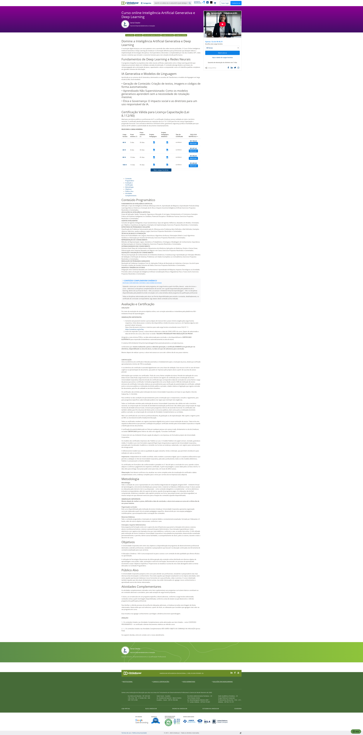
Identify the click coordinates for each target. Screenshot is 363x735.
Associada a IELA (207, 721)
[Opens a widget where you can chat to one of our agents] (356, 731)
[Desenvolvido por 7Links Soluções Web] (224, 733)
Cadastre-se (236, 3)
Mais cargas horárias (161, 170)
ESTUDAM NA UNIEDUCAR (210, 708)
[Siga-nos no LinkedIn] (231, 672)
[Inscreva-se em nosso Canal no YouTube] (238, 672)
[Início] (130, 3)
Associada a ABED (189, 721)
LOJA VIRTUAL (125, 708)
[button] (146, 3)
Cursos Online (130, 35)
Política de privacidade (139, 733)
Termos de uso (126, 733)
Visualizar (154, 142)
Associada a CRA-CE (200, 721)
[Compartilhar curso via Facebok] (228, 67)
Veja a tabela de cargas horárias (222, 57)
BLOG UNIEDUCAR (151, 708)
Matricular (193, 143)
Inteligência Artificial (167, 35)
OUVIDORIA (238, 708)
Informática (139, 35)
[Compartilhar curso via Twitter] (235, 67)
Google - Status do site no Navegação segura (141, 721)
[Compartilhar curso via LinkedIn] (232, 67)
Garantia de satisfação (155, 721)
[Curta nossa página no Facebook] (235, 672)
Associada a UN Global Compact (220, 721)
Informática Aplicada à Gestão (152, 35)
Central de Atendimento (197, 2)
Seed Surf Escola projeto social (177, 722)
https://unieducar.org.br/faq (134, 329)
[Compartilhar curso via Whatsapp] (239, 68)
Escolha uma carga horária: (214, 44)
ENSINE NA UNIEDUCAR (179, 708)
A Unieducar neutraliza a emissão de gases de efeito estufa (168, 722)
